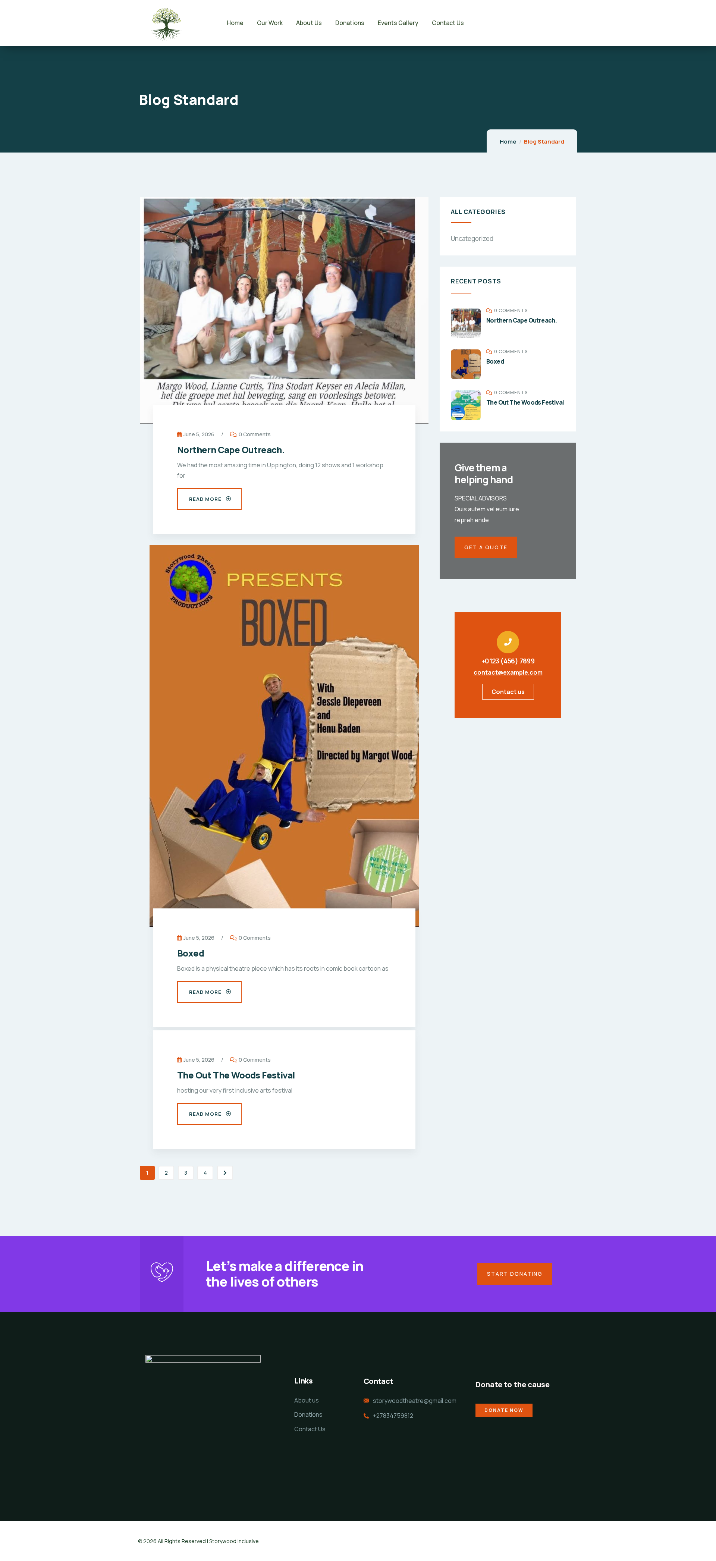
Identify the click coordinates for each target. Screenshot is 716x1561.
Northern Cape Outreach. (231, 449)
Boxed (190, 953)
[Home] (165, 22)
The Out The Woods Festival (236, 1075)
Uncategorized (472, 238)
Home (508, 141)
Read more (205, 499)
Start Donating (515, 1273)
